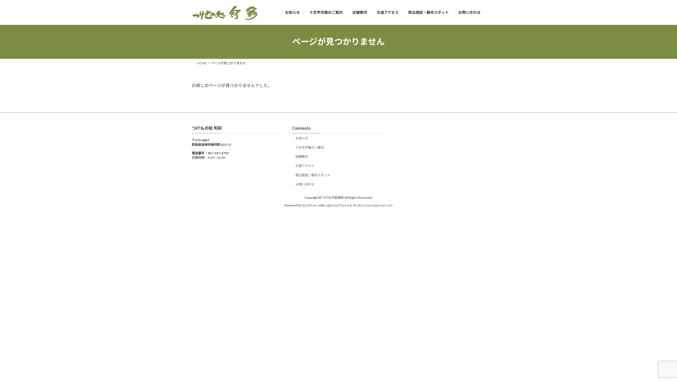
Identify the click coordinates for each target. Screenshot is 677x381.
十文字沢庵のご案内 (309, 147)
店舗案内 (301, 156)
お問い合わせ (304, 184)
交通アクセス (304, 166)
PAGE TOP (657, 365)
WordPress (310, 205)
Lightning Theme (337, 205)
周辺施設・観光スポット (312, 175)
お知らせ (301, 138)
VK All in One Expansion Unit (373, 205)
